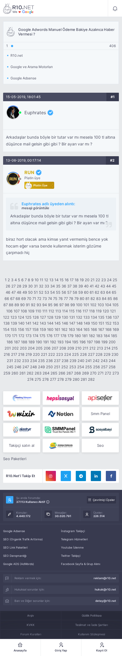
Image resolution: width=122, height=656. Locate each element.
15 (62, 280)
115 (72, 311)
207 (55, 348)
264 (46, 373)
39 (80, 286)
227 (91, 354)
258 (112, 367)
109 (31, 311)
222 (51, 354)
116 (78, 311)
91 (28, 304)
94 (44, 304)
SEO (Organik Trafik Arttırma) (23, 539)
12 (46, 280)
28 (19, 286)
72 (39, 298)
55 (58, 292)
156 (21, 329)
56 (64, 292)
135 (101, 317)
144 (50, 323)
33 (47, 286)
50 (30, 292)
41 (92, 286)
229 (107, 354)
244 (112, 360)
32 (41, 286)
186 (10, 342)
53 (47, 292)
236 (49, 360)
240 (80, 360)
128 (50, 317)
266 (61, 373)
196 (82, 342)
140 (21, 323)
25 (115, 280)
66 (7, 298)
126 (36, 317)
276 (45, 379)
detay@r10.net (105, 600)
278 (60, 379)
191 (46, 342)
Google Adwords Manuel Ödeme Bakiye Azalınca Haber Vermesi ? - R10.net (18, 8)
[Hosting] (21, 398)
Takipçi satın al (21, 445)
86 (115, 298)
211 (85, 348)
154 (6, 329)
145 (57, 323)
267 (69, 373)
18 (77, 280)
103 (101, 304)
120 (106, 311)
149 (87, 323)
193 (60, 342)
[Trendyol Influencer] (21, 414)
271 (101, 373)
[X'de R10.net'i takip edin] (66, 476)
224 (67, 354)
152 (108, 323)
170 (8, 335)
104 (108, 304)
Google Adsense (14, 531)
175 (42, 335)
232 (17, 360)
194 (68, 342)
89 (16, 304)
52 (41, 292)
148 (79, 323)
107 (17, 311)
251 (57, 367)
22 (98, 280)
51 (36, 292)
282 (91, 379)
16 (67, 280)
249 (41, 367)
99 (72, 304)
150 (94, 323)
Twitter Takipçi (70, 555)
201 (8, 348)
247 (25, 367)
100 (79, 304)
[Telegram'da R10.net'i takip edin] (81, 476)
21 (92, 280)
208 (62, 348)
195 (75, 342)
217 (14, 354)
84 (104, 298)
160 (50, 329)
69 (23, 298)
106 (9, 311)
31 (36, 286)
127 (43, 317)
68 (18, 298)
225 (75, 354)
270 (93, 373)
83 (98, 298)
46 (8, 292)
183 (99, 335)
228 (99, 354)
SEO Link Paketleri (15, 547)
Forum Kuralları (30, 634)
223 (59, 354)
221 (44, 354)
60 (86, 292)
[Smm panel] (61, 430)
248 (33, 367)
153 (116, 323)
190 (39, 342)
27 (13, 286)
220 (36, 354)
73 (45, 298)
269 (85, 373)
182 (92, 335)
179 (70, 335)
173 (28, 335)
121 (113, 311)
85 (110, 298)
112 (51, 311)
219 (29, 354)
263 (38, 373)
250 (49, 367)
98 (67, 304)
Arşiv (30, 615)
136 (109, 317)
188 (24, 342)
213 (100, 348)
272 (108, 373)
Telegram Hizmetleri (74, 539)
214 (107, 348)
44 (108, 286)
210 (78, 348)
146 (65, 323)
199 (104, 342)
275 (38, 379)
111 (44, 311)
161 (57, 329)
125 (28, 317)
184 (107, 335)
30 (30, 286)
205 (39, 348)
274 (30, 379)
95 (50, 304)
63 (102, 292)
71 (34, 298)
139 (14, 323)
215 (115, 348)
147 (72, 323)
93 (39, 304)
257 (104, 367)
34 (52, 286)
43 (102, 286)
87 (5, 304)
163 (72, 329)
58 (75, 292)
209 (70, 348)
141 (28, 323)
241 (88, 360)
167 (101, 329)
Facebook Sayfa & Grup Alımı (80, 564)
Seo (100, 445)
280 (76, 379)
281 (84, 379)
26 (8, 286)
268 (77, 373)
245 (10, 367)
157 (28, 329)
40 (86, 286)
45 (114, 286)
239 (73, 360)
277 (53, 379)
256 (96, 367)
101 (86, 304)
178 (63, 335)
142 (35, 323)
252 (64, 367)
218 (21, 354)
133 (86, 317)
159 (43, 329)
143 (43, 323)
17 (71, 280)
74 (50, 298)
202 (15, 348)
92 (33, 304)
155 (13, 329)
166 (94, 329)
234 (33, 360)
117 (85, 311)
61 (92, 292)
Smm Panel (100, 413)
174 (35, 335)
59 (80, 292)
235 (41, 360)
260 (14, 373)
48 (19, 292)
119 (99, 311)
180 (78, 335)
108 (24, 311)
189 (31, 342)
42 (97, 286)
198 (97, 342)
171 (14, 335)
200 (112, 342)
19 (82, 280)
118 (92, 311)
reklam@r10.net (105, 578)
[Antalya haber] (61, 445)
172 (21, 335)
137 (116, 317)
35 (58, 286)
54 (52, 292)
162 (64, 329)
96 (56, 304)
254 (80, 367)
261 (22, 373)
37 (69, 286)
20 (87, 280)
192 (53, 342)
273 (115, 373)
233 (25, 360)
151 (101, 323)
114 (65, 311)
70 (29, 298)
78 (71, 298)
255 (88, 367)
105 (115, 304)
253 (72, 367)
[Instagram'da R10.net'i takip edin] (51, 476)
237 (57, 360)
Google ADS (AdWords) (18, 564)
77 (66, 298)
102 (93, 304)
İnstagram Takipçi (73, 531)
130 (65, 317)
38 (75, 286)
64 (108, 292)
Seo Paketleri (14, 458)
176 (49, 335)
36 (64, 286)
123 (13, 317)
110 (38, 311)
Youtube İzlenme (72, 547)
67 (12, 298)
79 (76, 298)
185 (114, 335)
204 (31, 348)
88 (11, 304)
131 (72, 317)
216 (7, 354)
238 (65, 360)
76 (60, 298)
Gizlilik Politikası (92, 615)
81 (87, 298)
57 (69, 292)
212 (92, 348)
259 (6, 373)
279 (68, 379)
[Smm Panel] (61, 398)
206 (47, 348)
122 (6, 317)
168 (108, 329)
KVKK (31, 625)
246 (17, 367)
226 (83, 354)
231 (10, 360)
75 (55, 298)
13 (51, 280)
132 (79, 317)
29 (24, 286)
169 (116, 329)
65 (114, 292)
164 (79, 329)
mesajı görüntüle (35, 208)
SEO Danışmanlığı (14, 555)
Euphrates (35, 112)
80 (82, 298)
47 (13, 292)
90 (22, 304)
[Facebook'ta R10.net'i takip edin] (111, 476)
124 (21, 317)
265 (54, 373)
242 (96, 360)
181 (85, 335)
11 (41, 280)
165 (86, 329)
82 (93, 298)
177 (56, 335)
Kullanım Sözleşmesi (91, 634)
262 (30, 373)
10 (37, 280)
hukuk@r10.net (105, 589)
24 (109, 280)
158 (35, 329)
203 (23, 348)
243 (104, 360)
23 (103, 280)
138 (6, 323)
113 (58, 311)
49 (24, 292)
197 (90, 342)
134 (94, 317)
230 (115, 354)
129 (57, 317)
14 (56, 280)
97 (61, 304)
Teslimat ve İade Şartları (91, 625)
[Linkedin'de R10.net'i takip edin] (96, 476)
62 (97, 292)
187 (17, 342)
